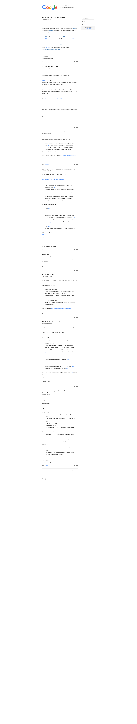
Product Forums (88, 28)
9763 (61, 200)
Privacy (91, 478)
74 (56, 343)
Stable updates (47, 127)
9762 (59, 200)
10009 (49, 222)
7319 (66, 349)
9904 (49, 141)
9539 (66, 340)
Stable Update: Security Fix (50, 66)
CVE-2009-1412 (44, 80)
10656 (49, 145)
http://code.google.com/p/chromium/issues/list (61, 308)
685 (54, 187)
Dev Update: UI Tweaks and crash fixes (53, 17)
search (71, 372)
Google (87, 478)
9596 (46, 230)
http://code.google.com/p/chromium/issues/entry (68, 155)
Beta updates (47, 164)
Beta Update (45, 254)
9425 (46, 194)
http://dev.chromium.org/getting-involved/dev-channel (53, 179)
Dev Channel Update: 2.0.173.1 (51, 322)
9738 (46, 352)
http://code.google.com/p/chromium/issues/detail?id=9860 (53, 98)
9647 (74, 219)
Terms (94, 478)
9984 (49, 226)
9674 (68, 359)
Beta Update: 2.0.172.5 (48, 275)
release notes (64, 237)
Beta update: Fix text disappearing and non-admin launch (58, 132)
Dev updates (46, 61)
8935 (49, 208)
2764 (55, 343)
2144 (49, 191)
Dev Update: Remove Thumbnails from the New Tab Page (59, 169)
